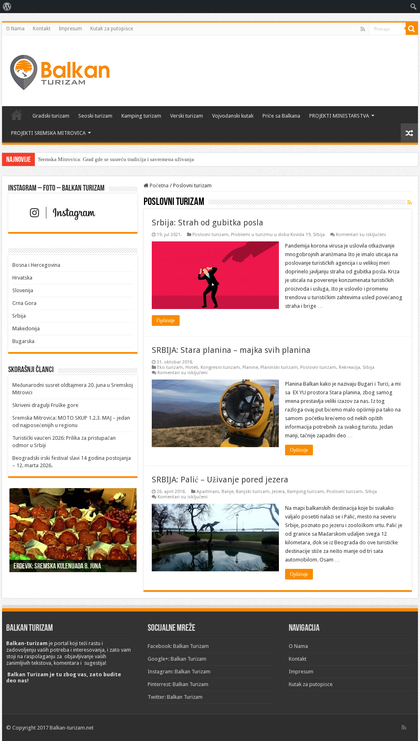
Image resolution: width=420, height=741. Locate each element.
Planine (250, 367)
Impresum (70, 29)
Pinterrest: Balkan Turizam (178, 684)
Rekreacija (349, 367)
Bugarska (23, 341)
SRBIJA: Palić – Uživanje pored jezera (220, 479)
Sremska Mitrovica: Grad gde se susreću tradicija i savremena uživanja (116, 159)
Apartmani (207, 491)
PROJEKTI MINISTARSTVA (339, 116)
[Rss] (363, 29)
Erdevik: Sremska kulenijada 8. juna (57, 567)
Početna (16, 114)
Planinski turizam (279, 367)
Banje (227, 491)
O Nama (15, 29)
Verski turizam (186, 116)
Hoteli (191, 367)
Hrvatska (22, 278)
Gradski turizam (50, 116)
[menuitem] (7, 6)
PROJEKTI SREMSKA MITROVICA (48, 133)
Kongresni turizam (220, 367)
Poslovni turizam (210, 234)
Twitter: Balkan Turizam (175, 697)
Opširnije (166, 320)
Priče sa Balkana (281, 116)
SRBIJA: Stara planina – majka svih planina (231, 350)
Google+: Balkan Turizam (177, 659)
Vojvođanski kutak (232, 116)
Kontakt (41, 29)
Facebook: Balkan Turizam (178, 646)
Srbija (319, 234)
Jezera (278, 491)
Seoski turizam (95, 116)
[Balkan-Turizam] (59, 69)
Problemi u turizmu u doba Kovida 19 (270, 234)
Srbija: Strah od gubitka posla (207, 222)
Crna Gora (24, 303)
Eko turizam (170, 367)
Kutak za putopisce (111, 29)
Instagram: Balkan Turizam (179, 671)
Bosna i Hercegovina (36, 265)
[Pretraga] (412, 29)
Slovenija (22, 290)
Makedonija (26, 328)
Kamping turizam (141, 116)
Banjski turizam (252, 491)
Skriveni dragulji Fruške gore (45, 405)
